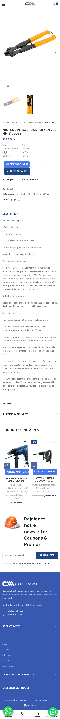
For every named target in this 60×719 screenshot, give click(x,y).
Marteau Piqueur (43, 488)
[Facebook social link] (11, 200)
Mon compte (8, 666)
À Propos (6, 655)
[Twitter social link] (15, 200)
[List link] (30, 611)
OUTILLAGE (17, 122)
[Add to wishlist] (25, 442)
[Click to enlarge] (8, 86)
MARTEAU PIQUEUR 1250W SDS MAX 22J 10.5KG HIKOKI (44, 481)
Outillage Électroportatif (16, 488)
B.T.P (16, 498)
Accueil (6, 122)
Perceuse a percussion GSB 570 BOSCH (16, 479)
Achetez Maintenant (16, 164)
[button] (7, 466)
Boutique (6, 649)
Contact (6, 660)
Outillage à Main (33, 122)
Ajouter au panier (17, 171)
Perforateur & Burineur (16, 491)
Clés (46, 122)
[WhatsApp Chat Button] (8, 711)
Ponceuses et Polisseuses (16, 495)
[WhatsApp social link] (19, 200)
